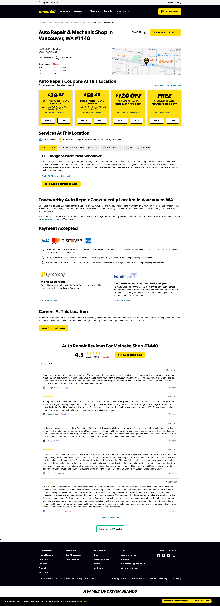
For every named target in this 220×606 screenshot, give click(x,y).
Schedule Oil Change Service (61, 184)
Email (48, 121)
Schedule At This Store (165, 32)
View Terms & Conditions (55, 113)
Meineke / (43, 23)
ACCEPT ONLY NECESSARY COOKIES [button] (176, 601)
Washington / (64, 23)
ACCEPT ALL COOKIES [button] (201, 601)
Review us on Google (130, 355)
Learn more (82, 601)
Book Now (172, 11)
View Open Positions (53, 328)
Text (64, 121)
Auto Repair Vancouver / (82, 23)
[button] (213, 601)
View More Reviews (110, 518)
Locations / (53, 23)
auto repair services (51, 219)
